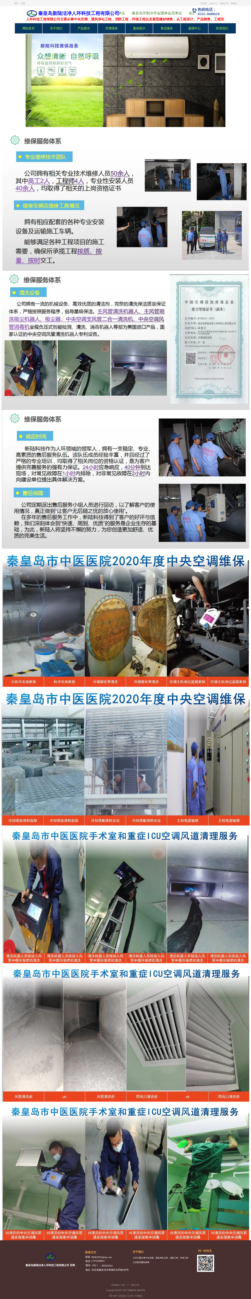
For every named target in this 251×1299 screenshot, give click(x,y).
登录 (16, 3)
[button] (222, 73)
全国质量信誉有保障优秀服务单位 (160, 13)
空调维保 (111, 28)
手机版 (203, 3)
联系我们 (222, 28)
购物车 (234, 3)
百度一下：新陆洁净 (130, 1284)
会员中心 (213, 3)
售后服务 (167, 28)
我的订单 (224, 3)
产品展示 (84, 28)
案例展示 (139, 28)
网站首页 (28, 28)
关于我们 (56, 28)
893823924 (107, 1266)
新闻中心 (194, 28)
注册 (23, 3)
